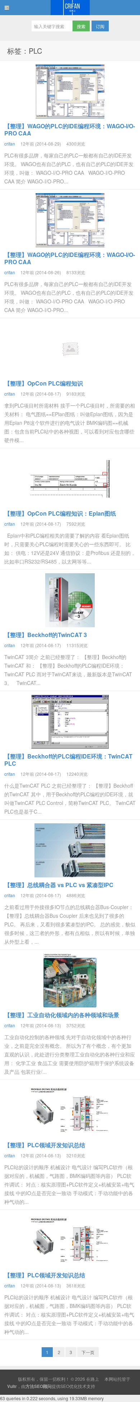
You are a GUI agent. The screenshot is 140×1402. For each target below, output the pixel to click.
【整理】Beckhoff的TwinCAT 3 (45, 635)
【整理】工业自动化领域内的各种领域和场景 (61, 1015)
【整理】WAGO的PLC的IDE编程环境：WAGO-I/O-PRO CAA (69, 129)
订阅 (100, 26)
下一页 (87, 1352)
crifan (9, 144)
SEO (64, 1386)
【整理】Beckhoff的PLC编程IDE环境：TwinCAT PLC (68, 759)
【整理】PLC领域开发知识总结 (44, 1145)
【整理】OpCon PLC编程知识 (43, 383)
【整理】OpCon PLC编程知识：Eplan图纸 (60, 513)
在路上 (70, 7)
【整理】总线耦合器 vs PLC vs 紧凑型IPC (58, 885)
